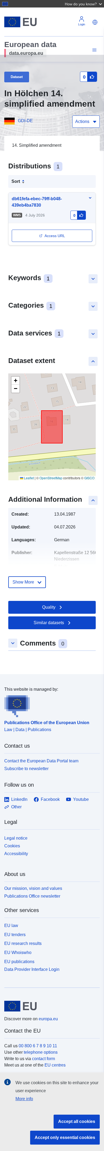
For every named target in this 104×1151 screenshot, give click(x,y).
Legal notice (15, 838)
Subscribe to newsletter (26, 768)
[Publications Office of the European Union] (49, 705)
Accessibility (16, 853)
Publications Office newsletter (32, 896)
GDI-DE (25, 120)
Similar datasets (49, 622)
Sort (15, 181)
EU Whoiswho (17, 952)
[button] (84, 3)
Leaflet (28, 478)
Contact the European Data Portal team (41, 761)
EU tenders (15, 934)
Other (16, 807)
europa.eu (48, 1019)
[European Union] (50, 1006)
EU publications (19, 961)
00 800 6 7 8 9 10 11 (38, 1046)
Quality (48, 607)
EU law (11, 925)
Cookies (12, 846)
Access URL (55, 236)
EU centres (55, 1065)
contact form (43, 1058)
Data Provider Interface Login (31, 969)
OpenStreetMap (50, 478)
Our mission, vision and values (33, 888)
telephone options (41, 1052)
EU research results (23, 943)
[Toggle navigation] (93, 50)
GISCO (89, 478)
